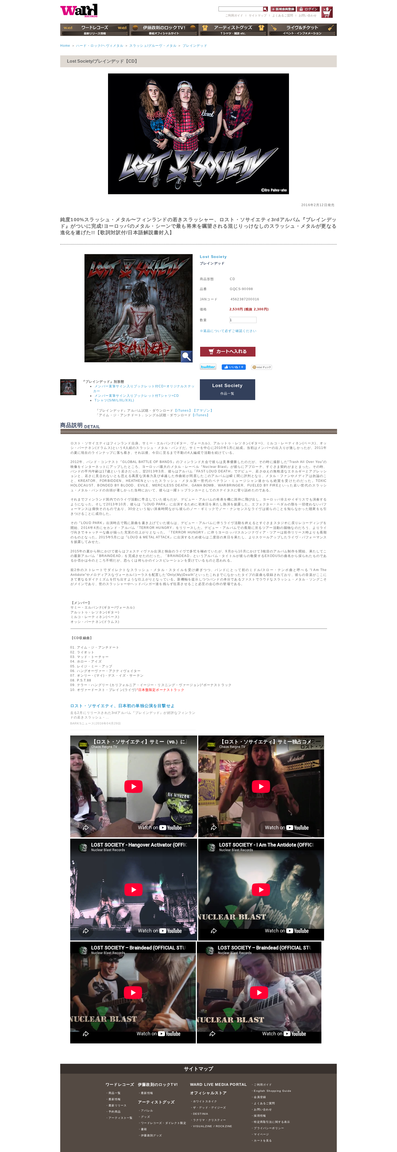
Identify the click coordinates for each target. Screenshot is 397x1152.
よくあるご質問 (282, 15)
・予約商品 (113, 1111)
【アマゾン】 (203, 410)
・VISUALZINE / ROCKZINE (211, 1126)
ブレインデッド (195, 45)
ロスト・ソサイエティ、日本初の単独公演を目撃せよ (122, 705)
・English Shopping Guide (271, 1090)
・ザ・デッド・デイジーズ (208, 1107)
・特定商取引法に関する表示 (270, 1121)
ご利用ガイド (234, 15)
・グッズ (144, 1116)
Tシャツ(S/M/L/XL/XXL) (114, 400)
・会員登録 (258, 1097)
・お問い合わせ (261, 1109)
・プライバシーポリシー (267, 1128)
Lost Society (213, 256)
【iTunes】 (183, 410)
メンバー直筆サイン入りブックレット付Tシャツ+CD (137, 395)
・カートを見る (261, 1140)
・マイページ (260, 1134)
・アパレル (145, 1110)
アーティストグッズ (156, 1102)
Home (65, 45)
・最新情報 (113, 1099)
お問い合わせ (308, 15)
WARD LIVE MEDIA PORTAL (218, 1084)
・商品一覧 (113, 1092)
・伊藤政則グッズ (150, 1135)
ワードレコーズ (120, 1084)
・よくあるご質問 (263, 1103)
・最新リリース (116, 1105)
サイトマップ (258, 15)
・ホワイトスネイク (203, 1101)
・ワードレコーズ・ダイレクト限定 (162, 1122)
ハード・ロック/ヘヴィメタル (99, 45)
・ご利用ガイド (261, 1084)
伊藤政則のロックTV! (158, 1084)
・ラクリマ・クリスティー (208, 1120)
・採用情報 (258, 1115)
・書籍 (142, 1129)
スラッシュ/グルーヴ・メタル (153, 45)
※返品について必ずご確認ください (228, 330)
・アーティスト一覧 (119, 1117)
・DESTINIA (199, 1113)
